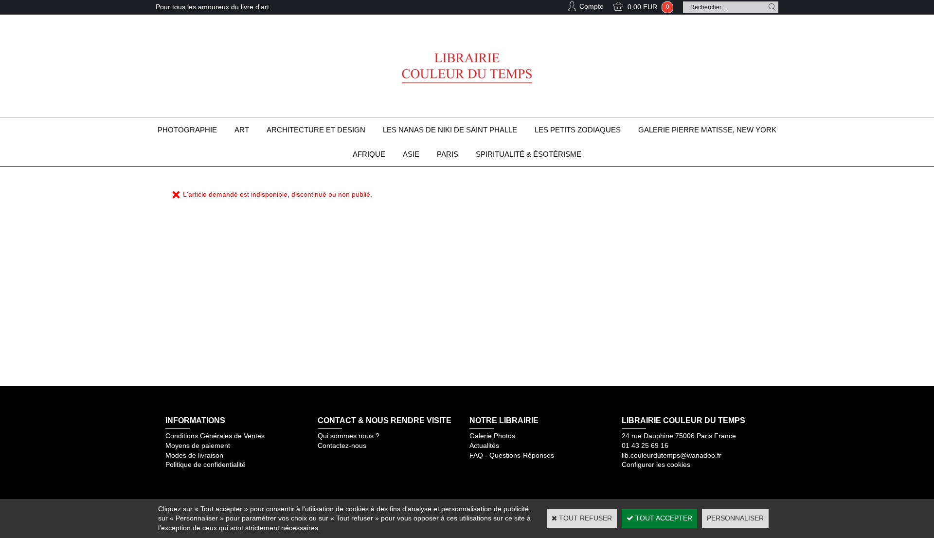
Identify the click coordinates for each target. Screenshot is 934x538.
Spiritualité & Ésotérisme (528, 154)
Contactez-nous (342, 445)
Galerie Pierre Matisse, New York (707, 130)
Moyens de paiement (197, 445)
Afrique (369, 154)
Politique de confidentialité (205, 464)
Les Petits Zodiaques (578, 130)
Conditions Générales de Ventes (215, 436)
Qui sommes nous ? (348, 436)
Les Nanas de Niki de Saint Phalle (450, 130)
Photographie (187, 130)
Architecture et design (316, 130)
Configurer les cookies (656, 464)
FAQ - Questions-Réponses (511, 455)
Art (241, 130)
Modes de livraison (194, 455)
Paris (447, 154)
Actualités (484, 445)
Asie (411, 154)
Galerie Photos (492, 436)
